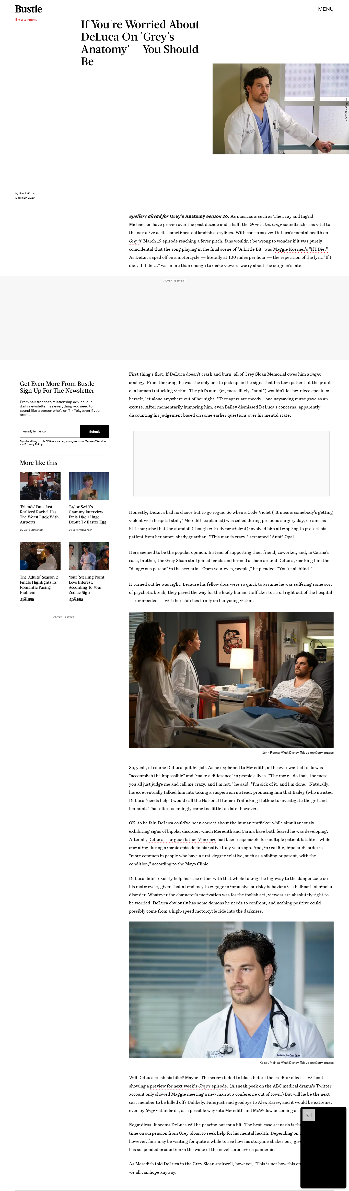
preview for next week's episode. (189, 1086)
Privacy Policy (34, 444)
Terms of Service (95, 441)
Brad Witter (27, 193)
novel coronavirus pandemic (246, 1149)
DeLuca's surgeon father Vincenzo (182, 839)
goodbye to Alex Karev (257, 1102)
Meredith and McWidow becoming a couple (267, 1110)
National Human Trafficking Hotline (238, 800)
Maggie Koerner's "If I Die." (300, 249)
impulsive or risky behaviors (258, 886)
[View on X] (231, 464)
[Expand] (306, 1111)
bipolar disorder (302, 847)
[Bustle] (28, 9)
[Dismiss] (341, 1111)
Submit (94, 431)
